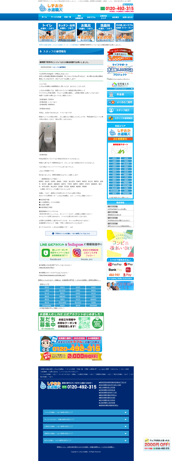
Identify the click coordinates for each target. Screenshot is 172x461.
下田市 (93, 296)
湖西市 (62, 299)
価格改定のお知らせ (114, 215)
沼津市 (78, 287)
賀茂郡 (93, 302)
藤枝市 (47, 296)
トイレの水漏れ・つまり (49, 374)
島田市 (93, 290)
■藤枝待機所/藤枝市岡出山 (108, 395)
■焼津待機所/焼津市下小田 (108, 392)
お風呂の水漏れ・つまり (86, 374)
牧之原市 (78, 302)
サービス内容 (56, 17)
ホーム (44, 17)
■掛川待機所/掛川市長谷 (107, 400)
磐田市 (62, 293)
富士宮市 (62, 290)
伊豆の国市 (62, 302)
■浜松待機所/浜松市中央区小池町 (110, 385)
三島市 (47, 290)
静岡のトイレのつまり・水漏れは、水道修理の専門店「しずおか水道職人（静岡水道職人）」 (69, 280)
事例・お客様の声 (80, 17)
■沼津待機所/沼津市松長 (107, 390)
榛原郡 (78, 305)
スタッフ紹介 (125, 369)
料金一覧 (68, 17)
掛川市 (93, 293)
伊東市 (78, 290)
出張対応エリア (104, 17)
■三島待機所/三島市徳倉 (107, 403)
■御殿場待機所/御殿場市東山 (108, 405)
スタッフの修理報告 (72, 45)
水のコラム (92, 17)
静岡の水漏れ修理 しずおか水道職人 (51, 45)
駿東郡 (62, 305)
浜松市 (62, 287)
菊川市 (47, 302)
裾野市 (47, 299)
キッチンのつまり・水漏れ (67, 374)
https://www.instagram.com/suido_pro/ (52, 275)
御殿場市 (62, 296)
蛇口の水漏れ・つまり (121, 374)
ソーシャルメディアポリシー (69, 371)
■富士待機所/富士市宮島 (107, 387)
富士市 (47, 293)
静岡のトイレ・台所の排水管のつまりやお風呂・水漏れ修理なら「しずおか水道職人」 (86, 447)
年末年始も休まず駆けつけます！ (119, 220)
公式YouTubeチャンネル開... (117, 209)
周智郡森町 (93, 305)
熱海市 (93, 287)
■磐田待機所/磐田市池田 (107, 397)
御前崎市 (93, 299)
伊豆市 (78, 299)
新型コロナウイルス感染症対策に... (119, 226)
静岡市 (47, 287)
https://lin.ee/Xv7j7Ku (46, 267)
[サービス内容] (52, 17)
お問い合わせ (128, 17)
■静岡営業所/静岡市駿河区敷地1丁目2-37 (112, 382)
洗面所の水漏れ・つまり (103, 374)
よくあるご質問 (104, 369)
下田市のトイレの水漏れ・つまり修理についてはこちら (72, 233)
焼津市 (78, 293)
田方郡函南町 (46, 305)
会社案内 (116, 17)
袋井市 (78, 296)
